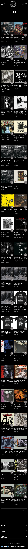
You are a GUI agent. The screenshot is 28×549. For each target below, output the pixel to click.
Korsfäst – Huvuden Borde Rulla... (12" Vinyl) (7, 429)
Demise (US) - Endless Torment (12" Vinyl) (6, 112)
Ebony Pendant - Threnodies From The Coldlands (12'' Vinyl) (6, 308)
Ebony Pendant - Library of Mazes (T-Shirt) (20, 332)
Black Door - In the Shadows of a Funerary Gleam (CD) (6, 186)
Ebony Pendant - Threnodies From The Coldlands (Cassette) (6, 283)
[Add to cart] (25, 35)
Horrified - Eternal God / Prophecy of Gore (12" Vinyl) (20, 62)
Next (23, 510)
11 (18, 510)
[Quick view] (11, 28)
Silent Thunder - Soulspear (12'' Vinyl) (7, 405)
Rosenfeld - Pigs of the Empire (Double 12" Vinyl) (19, 501)
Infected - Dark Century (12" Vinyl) (6, 61)
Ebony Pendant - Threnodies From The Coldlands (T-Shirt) (6, 332)
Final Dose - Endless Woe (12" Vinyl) (7, 233)
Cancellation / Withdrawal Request (17, 546)
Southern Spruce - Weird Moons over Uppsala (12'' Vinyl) (7, 357)
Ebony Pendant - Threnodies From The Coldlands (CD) (19, 283)
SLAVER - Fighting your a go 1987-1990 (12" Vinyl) (7, 500)
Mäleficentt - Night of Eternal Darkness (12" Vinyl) (6, 259)
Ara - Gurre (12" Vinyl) (6, 209)
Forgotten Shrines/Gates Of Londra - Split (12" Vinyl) (20, 137)
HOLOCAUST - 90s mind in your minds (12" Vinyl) (7, 452)
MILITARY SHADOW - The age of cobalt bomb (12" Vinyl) (20, 476)
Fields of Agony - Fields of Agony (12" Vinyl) (20, 210)
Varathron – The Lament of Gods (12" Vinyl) (7, 136)
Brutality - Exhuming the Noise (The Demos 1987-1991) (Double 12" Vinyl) (20, 113)
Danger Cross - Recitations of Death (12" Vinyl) (20, 86)
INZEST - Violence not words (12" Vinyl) (19, 452)
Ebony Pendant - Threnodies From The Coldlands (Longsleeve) (20, 308)
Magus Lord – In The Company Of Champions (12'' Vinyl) (20, 357)
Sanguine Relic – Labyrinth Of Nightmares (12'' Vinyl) (7, 382)
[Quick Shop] (11, 35)
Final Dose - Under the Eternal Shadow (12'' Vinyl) (19, 234)
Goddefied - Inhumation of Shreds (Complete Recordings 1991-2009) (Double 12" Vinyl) (7, 87)
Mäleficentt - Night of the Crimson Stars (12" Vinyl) (20, 258)
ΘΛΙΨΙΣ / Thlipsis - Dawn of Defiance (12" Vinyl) (7, 38)
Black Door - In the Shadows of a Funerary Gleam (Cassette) (19, 162)
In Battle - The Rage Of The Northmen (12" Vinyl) (20, 405)
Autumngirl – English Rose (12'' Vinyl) (19, 381)
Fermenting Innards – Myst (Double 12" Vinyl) (20, 429)
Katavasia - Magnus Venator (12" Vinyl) (19, 38)
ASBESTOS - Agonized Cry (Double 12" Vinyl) (6, 475)
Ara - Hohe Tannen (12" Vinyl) (20, 185)
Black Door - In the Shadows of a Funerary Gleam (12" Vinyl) (6, 162)
